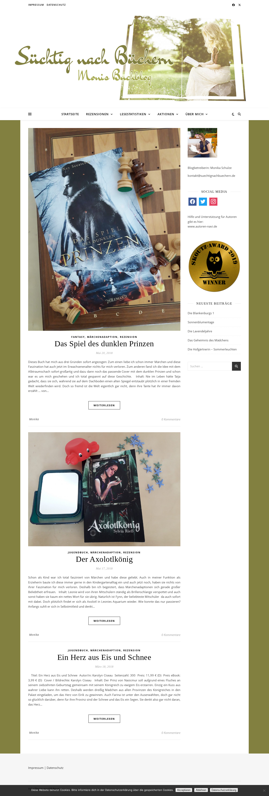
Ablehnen (201, 790)
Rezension (128, 337)
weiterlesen (104, 405)
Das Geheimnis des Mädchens (208, 340)
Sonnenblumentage (201, 322)
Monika (34, 419)
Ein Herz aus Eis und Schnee (104, 657)
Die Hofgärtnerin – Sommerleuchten (212, 349)
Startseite (70, 114)
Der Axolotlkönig (104, 559)
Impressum (36, 4)
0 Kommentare (170, 419)
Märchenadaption (102, 337)
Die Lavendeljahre (200, 331)
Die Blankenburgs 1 (201, 313)
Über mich (195, 114)
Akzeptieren (184, 790)
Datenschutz (56, 4)
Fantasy (78, 337)
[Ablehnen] (264, 790)
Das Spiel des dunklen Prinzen (104, 343)
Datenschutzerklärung (223, 790)
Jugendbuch (78, 552)
